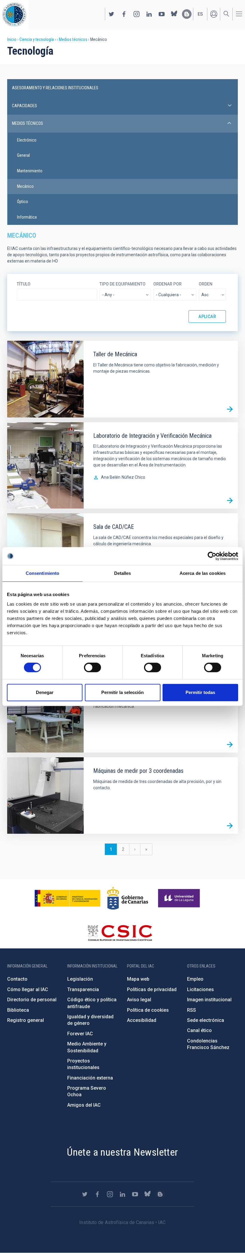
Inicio (11, 39)
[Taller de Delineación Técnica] (230, 744)
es (200, 14)
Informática (27, 217)
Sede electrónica (205, 1020)
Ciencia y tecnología (36, 39)
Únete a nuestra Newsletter (122, 1152)
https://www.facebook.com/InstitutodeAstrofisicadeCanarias (124, 14)
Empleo (195, 979)
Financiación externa (90, 1078)
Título (23, 284)
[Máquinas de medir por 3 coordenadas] (230, 826)
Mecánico (25, 186)
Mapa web (138, 979)
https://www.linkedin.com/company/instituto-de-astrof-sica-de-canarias (149, 14)
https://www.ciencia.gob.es (67, 898)
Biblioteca (18, 1010)
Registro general (25, 1020)
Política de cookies (148, 1010)
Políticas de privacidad (152, 989)
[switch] (92, 667)
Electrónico (26, 140)
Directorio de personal (31, 999)
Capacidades (24, 105)
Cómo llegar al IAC (27, 989)
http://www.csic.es (119, 933)
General (23, 155)
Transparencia (83, 989)
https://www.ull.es (179, 898)
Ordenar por (167, 284)
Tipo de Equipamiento (122, 284)
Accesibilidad (141, 1020)
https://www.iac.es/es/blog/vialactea (186, 14)
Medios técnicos (73, 39)
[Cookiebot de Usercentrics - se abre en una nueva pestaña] (212, 556)
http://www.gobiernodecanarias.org (127, 898)
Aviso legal (139, 999)
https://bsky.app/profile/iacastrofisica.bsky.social (174, 14)
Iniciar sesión (213, 14)
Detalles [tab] (122, 573)
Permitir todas (200, 692)
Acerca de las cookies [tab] (203, 573)
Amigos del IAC (84, 1105)
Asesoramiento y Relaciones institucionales (55, 87)
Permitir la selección (122, 692)
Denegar (44, 692)
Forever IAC (80, 1034)
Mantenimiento (29, 170)
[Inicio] (14, 14)
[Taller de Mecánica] (230, 409)
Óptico (22, 201)
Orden (205, 284)
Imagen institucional (209, 999)
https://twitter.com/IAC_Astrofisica (111, 14)
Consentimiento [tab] (42, 573)
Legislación (80, 979)
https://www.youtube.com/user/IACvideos (161, 14)
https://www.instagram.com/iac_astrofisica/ (136, 14)
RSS (191, 1010)
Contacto (17, 979)
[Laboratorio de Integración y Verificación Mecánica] (230, 500)
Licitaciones (200, 989)
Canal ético (199, 1030)
